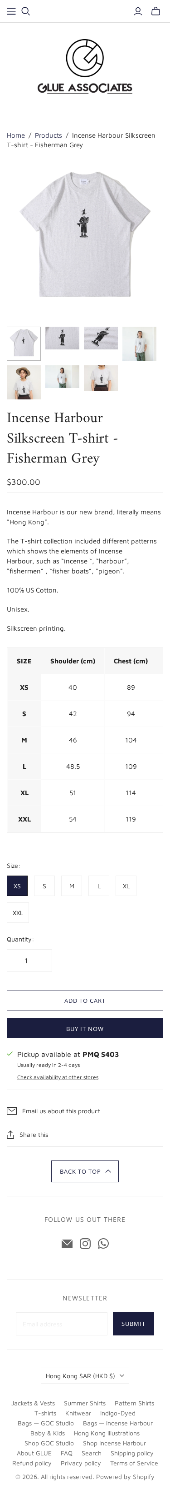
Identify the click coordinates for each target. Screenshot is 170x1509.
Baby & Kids (47, 1433)
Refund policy (32, 1463)
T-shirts (45, 1413)
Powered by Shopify (125, 1476)
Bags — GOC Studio (46, 1423)
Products (48, 135)
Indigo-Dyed (118, 1413)
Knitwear (78, 1413)
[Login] (138, 11)
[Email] (67, 1243)
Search (92, 1453)
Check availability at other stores (57, 1077)
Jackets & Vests (33, 1403)
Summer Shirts (85, 1403)
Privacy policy (81, 1463)
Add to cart (85, 1000)
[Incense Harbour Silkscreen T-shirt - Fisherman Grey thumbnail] (24, 344)
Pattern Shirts (134, 1403)
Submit (133, 1324)
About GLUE (34, 1453)
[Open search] (25, 11)
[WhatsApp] (103, 1243)
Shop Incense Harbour (114, 1443)
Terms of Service (134, 1463)
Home (16, 135)
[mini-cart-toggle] (155, 11)
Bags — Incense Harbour (118, 1423)
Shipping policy (132, 1453)
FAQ (67, 1453)
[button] (85, 1171)
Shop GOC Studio (49, 1443)
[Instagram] (85, 1243)
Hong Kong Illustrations (107, 1433)
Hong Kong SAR (80, 1376)
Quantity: (20, 939)
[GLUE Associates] (85, 66)
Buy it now (85, 1029)
